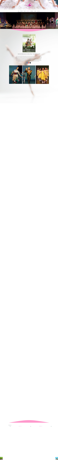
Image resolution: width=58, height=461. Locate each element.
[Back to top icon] (54, 459)
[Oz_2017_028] (29, 210)
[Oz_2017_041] (15, 157)
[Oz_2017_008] (15, 304)
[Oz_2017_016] (29, 264)
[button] (27, 62)
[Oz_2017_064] (15, 397)
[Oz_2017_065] (42, 384)
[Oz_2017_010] (29, 290)
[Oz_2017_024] (42, 224)
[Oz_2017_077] (42, 331)
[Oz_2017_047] (15, 130)
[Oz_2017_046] (29, 130)
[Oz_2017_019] (29, 250)
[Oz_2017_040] (29, 157)
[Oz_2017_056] (15, 90)
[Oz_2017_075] (29, 344)
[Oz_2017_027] (42, 210)
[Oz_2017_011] (15, 290)
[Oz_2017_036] (42, 170)
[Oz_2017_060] (29, 411)
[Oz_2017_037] (29, 170)
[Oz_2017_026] (15, 224)
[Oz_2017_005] (15, 317)
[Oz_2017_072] (29, 357)
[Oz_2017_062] (42, 397)
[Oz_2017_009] (42, 290)
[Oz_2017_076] (15, 344)
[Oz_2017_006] (42, 304)
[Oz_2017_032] (15, 197)
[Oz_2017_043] (29, 144)
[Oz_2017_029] (15, 210)
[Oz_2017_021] (42, 237)
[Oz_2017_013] (29, 277)
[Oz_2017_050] (15, 117)
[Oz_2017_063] (29, 397)
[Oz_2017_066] (29, 384)
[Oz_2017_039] (42, 157)
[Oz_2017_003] (42, 317)
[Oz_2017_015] (42, 264)
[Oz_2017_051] (42, 104)
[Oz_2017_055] (29, 90)
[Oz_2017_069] (29, 371)
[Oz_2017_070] (15, 371)
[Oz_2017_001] (29, 331)
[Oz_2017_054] (42, 90)
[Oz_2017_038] (15, 170)
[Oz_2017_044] (15, 144)
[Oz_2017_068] (42, 371)
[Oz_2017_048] (42, 117)
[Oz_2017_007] (29, 304)
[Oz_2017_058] (29, 74)
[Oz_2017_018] (42, 250)
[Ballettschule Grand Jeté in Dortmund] (29, 5)
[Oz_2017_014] (15, 277)
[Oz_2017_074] (42, 344)
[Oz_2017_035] (15, 184)
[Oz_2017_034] (29, 184)
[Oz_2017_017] (15, 264)
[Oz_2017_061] (15, 411)
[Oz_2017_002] (15, 330)
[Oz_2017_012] (42, 277)
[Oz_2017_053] (15, 103)
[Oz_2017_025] (29, 224)
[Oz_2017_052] (29, 104)
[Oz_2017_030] (42, 197)
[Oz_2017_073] (15, 357)
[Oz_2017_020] (15, 250)
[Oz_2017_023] (15, 237)
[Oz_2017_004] (29, 317)
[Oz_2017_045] (42, 130)
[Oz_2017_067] (15, 384)
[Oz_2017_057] (42, 74)
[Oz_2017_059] (15, 74)
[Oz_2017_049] (29, 117)
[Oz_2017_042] (42, 144)
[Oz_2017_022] (29, 237)
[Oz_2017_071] (42, 357)
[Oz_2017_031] (29, 197)
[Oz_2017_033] (42, 184)
